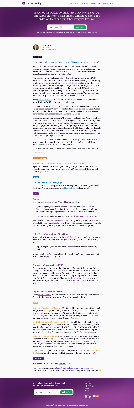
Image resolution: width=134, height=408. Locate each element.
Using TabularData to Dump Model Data (50, 234)
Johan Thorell (59, 202)
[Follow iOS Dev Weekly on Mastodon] (89, 396)
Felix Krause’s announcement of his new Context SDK (67, 62)
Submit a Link (109, 3)
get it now (44, 172)
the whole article (44, 100)
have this (62, 364)
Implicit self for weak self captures (48, 292)
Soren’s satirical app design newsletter (72, 368)
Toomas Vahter (44, 295)
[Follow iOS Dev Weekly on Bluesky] (86, 396)
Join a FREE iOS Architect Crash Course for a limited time (58, 163)
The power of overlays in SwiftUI (48, 265)
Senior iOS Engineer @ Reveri (45, 336)
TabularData (73, 237)
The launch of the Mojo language (47, 182)
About (87, 389)
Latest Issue (76, 3)
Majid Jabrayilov (77, 281)
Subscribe (80, 27)
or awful (58, 123)
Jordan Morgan (49, 254)
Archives (86, 3)
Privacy (87, 391)
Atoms (36, 199)
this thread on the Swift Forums (83, 216)
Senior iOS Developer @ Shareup (46, 308)
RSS (97, 396)
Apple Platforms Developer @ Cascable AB (50, 322)
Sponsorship (97, 3)
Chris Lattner (69, 188)
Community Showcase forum (58, 220)
